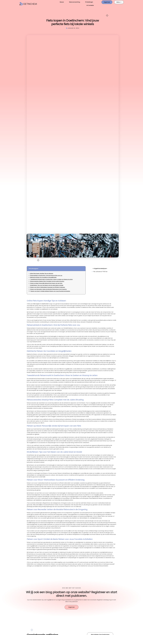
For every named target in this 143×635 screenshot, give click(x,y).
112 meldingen (89, 2)
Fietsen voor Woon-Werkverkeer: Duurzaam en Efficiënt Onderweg (47, 287)
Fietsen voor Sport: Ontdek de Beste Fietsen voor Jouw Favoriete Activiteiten (50, 291)
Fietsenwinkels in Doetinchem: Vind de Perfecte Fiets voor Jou (46, 275)
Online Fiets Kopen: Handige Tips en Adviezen (41, 273)
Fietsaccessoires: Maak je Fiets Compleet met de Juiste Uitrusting (47, 281)
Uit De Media (90, 5)
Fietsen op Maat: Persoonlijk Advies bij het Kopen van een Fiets (46, 283)
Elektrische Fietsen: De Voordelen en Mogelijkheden (43, 277)
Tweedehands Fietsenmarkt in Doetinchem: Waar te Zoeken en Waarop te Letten (51, 279)
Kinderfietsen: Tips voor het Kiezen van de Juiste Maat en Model (46, 285)
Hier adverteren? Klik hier (100, 271)
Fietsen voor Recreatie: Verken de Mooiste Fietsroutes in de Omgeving (48, 289)
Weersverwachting (74, 2)
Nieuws (62, 2)
